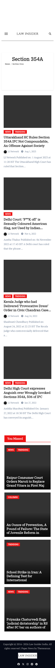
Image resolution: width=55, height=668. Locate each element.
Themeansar (43, 648)
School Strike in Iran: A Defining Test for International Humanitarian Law (24, 578)
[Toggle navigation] (6, 34)
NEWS (8, 131)
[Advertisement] (27, 76)
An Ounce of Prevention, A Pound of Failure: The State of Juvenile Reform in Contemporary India (27, 531)
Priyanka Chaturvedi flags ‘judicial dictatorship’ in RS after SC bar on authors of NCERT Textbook (27, 625)
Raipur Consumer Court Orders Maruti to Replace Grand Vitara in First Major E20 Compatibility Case (27, 483)
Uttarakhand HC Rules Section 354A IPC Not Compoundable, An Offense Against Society (27, 141)
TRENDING (20, 131)
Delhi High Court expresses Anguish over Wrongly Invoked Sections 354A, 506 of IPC (27, 392)
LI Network (14, 151)
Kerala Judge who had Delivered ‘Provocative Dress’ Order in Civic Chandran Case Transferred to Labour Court (26, 307)
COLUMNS (13, 497)
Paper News (27, 648)
